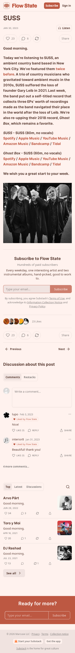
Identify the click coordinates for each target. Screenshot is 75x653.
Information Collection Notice (44, 302)
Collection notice (59, 634)
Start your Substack (29, 641)
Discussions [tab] (33, 487)
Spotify (9, 138)
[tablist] (20, 377)
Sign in (66, 5)
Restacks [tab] (29, 377)
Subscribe (52, 5)
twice (60, 69)
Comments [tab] (13, 377)
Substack (21, 648)
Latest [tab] (18, 487)
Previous (15, 349)
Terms (44, 634)
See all (11, 573)
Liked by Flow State (27, 419)
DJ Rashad (12, 548)
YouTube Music (55, 138)
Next (61, 349)
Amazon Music (15, 144)
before (8, 74)
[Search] (68, 487)
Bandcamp (40, 144)
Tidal (56, 144)
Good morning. (13, 503)
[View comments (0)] (22, 563)
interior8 (18, 439)
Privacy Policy (37, 306)
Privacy (36, 634)
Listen (66, 28)
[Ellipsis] (70, 414)
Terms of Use (57, 298)
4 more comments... (16, 466)
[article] (37, 506)
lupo (15, 414)
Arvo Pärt (11, 498)
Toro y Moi (11, 523)
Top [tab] (8, 487)
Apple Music (29, 138)
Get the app (54, 641)
